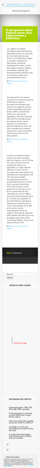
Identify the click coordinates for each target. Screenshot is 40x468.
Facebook (12, 260)
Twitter (17, 260)
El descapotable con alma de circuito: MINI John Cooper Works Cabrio (20, 415)
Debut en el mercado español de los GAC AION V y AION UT (21, 422)
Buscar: (10, 274)
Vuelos (16, 337)
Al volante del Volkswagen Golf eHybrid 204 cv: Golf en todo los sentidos (20, 436)
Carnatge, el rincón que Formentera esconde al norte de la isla (21, 429)
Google (8, 260)
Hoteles (17, 339)
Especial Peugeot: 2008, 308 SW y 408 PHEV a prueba (20, 408)
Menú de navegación (21, 11)
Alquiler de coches (21, 341)
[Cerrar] (36, 457)
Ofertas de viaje (20, 343)
